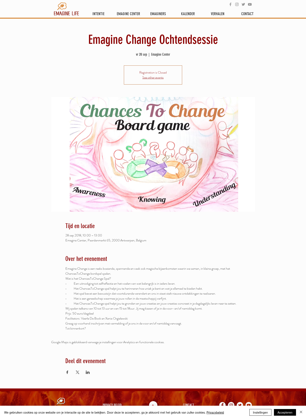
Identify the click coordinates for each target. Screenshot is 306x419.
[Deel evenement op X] (78, 372)
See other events (153, 77)
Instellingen (260, 412)
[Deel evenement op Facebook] (67, 372)
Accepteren (284, 412)
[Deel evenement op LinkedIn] (88, 372)
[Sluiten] (301, 412)
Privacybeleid (215, 412)
